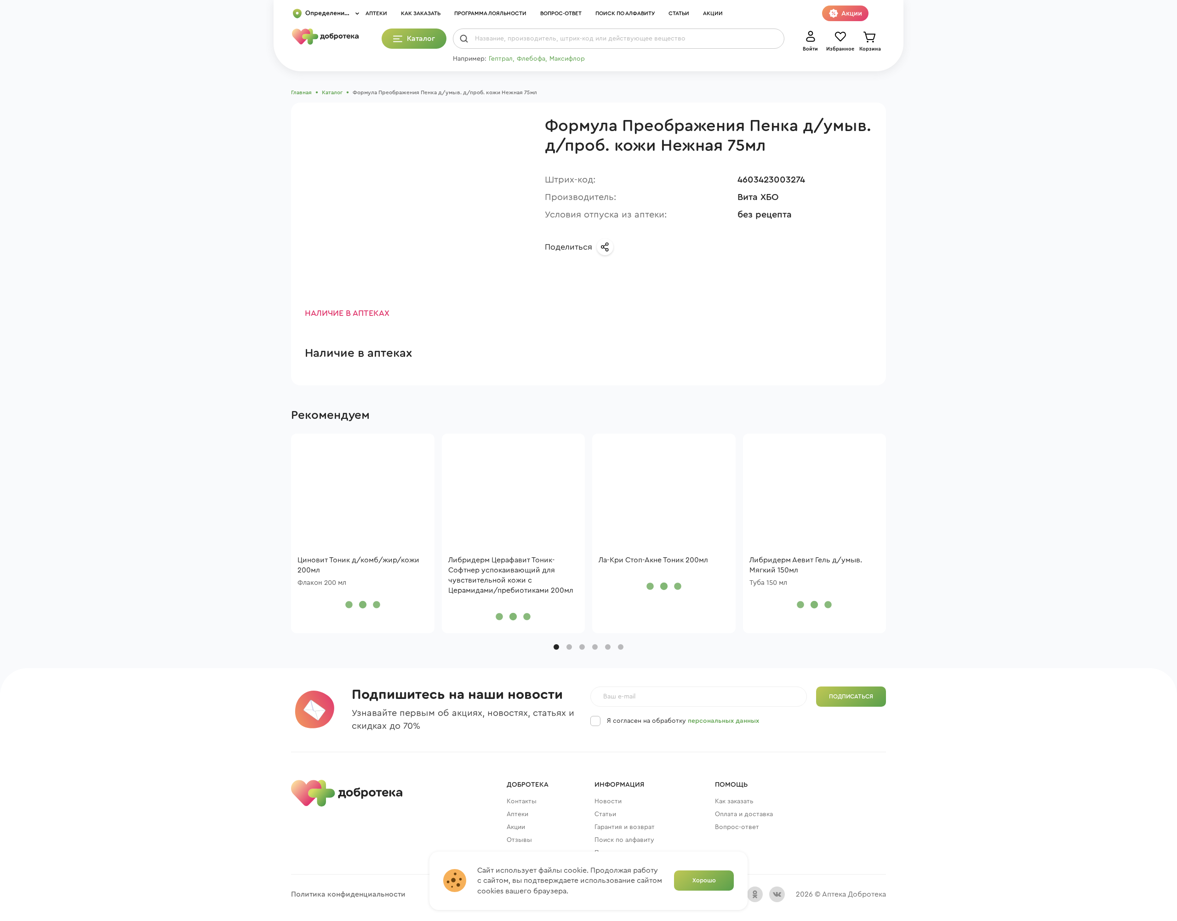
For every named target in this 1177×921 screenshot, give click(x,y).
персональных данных (723, 721)
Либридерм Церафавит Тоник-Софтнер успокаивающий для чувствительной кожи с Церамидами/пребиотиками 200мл (510, 575)
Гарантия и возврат (624, 827)
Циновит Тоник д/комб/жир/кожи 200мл (358, 565)
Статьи (678, 13)
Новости (608, 801)
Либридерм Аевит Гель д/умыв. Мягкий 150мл (805, 565)
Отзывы (519, 840)
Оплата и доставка (744, 814)
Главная (301, 92)
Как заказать (420, 13)
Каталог (332, 92)
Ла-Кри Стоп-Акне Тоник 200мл (653, 560)
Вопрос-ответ (561, 13)
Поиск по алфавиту (625, 13)
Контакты (522, 801)
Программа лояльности (490, 13)
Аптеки (376, 13)
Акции (713, 13)
